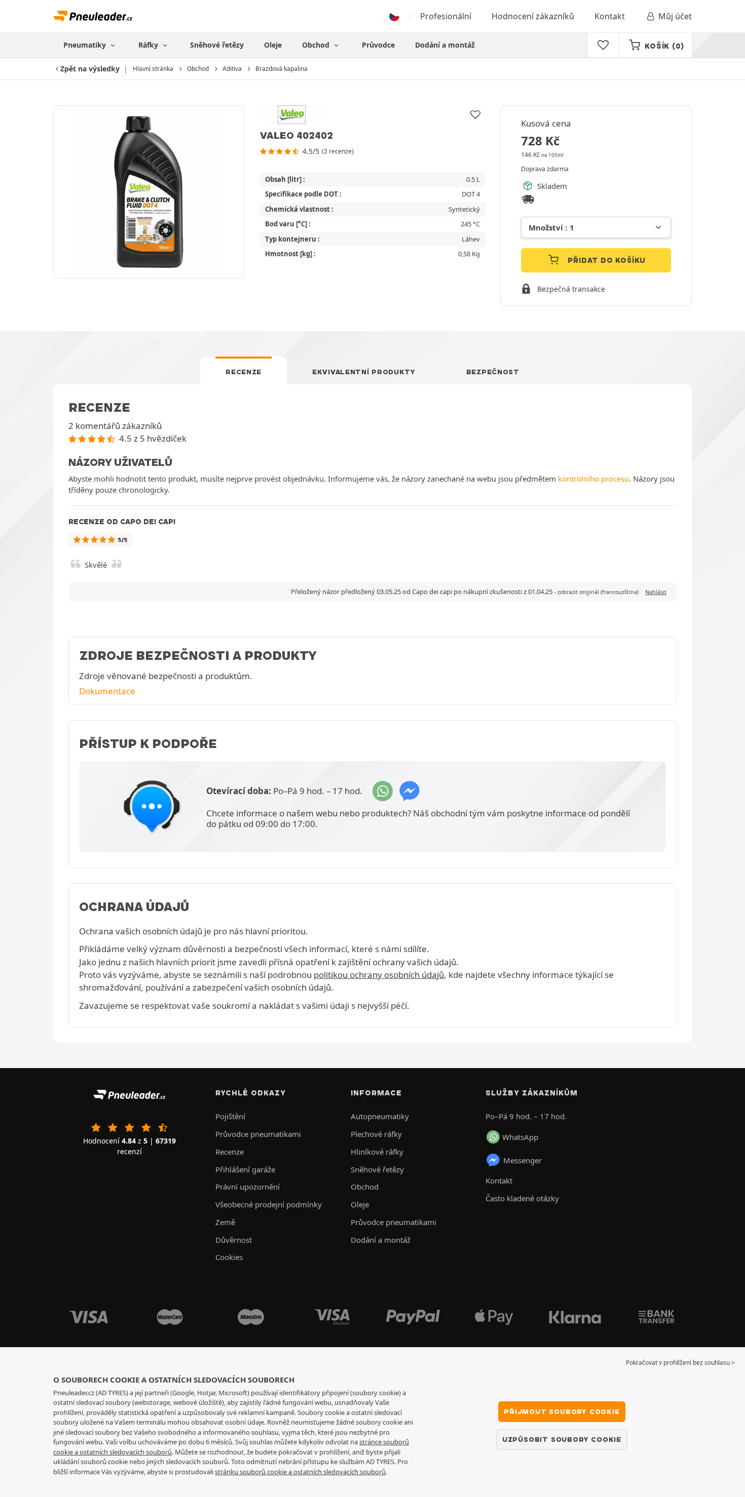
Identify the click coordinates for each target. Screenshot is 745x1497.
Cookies (229, 1257)
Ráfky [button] (149, 45)
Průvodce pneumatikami (258, 1134)
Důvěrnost (233, 1240)
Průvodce (378, 45)
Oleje (273, 45)
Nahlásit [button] (655, 592)
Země (225, 1222)
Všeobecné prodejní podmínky (268, 1204)
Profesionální (445, 16)
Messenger (522, 1160)
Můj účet (675, 16)
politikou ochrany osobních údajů (379, 974)
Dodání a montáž (445, 45)
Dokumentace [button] (107, 691)
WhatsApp (520, 1137)
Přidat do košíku (606, 260)
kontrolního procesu (593, 479)
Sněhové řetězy (217, 45)
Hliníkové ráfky (377, 1152)
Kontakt (609, 16)
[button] (598, 592)
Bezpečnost (492, 372)
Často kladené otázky (522, 1198)
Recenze (244, 372)
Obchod (316, 45)
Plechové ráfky (376, 1134)
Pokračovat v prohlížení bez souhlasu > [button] (680, 1362)
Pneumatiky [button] (85, 45)
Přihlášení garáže (245, 1169)
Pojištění (230, 1116)
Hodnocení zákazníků (533, 16)
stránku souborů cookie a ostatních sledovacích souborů (300, 1471)
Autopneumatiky (380, 1116)
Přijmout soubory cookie (561, 1411)
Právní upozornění (247, 1186)
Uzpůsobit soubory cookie (561, 1439)
